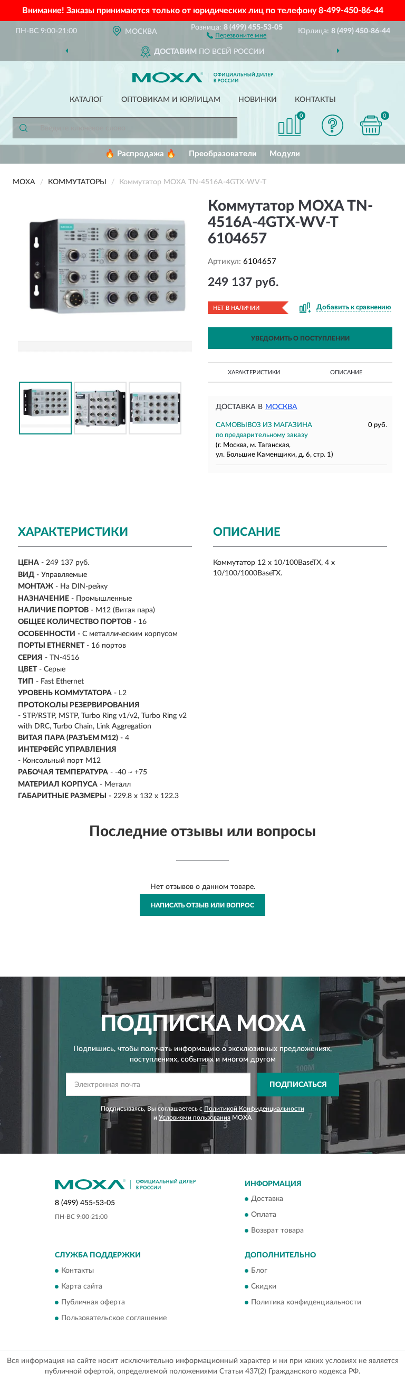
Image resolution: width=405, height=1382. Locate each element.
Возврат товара (277, 1231)
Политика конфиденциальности (306, 1302)
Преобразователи (223, 154)
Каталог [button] (86, 99)
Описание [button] (346, 372)
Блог (259, 1270)
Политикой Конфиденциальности (254, 1108)
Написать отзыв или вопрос (202, 905)
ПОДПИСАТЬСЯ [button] (298, 1084)
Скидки (263, 1286)
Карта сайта (81, 1286)
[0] (371, 125)
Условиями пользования (194, 1117)
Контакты (315, 99)
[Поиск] (23, 127)
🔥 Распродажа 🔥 (140, 154)
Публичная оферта (93, 1302)
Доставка (267, 1199)
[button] (236, 35)
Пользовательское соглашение (114, 1318)
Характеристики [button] (254, 372)
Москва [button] (281, 407)
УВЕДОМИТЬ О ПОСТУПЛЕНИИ (300, 338)
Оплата (263, 1215)
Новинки (257, 99)
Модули (284, 154)
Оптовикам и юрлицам (170, 99)
